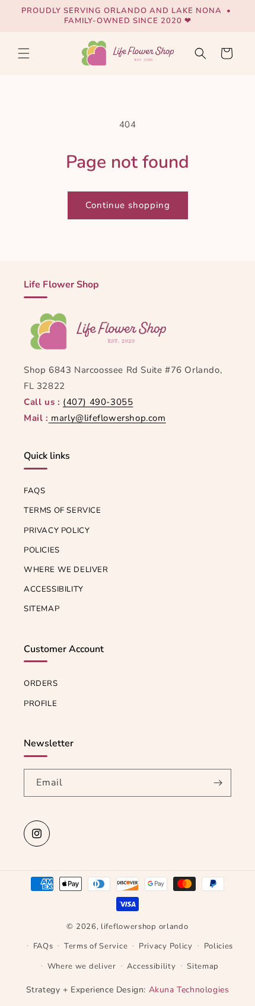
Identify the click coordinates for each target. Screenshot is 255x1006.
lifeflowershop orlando (144, 926)
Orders (41, 683)
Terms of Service (62, 510)
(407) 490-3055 (98, 402)
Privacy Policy (57, 530)
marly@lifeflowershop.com (107, 418)
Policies (42, 550)
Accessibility (54, 589)
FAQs (34, 491)
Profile (40, 703)
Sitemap (41, 608)
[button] (24, 53)
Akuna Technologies (189, 989)
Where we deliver (66, 569)
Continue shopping (127, 205)
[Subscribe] (218, 783)
